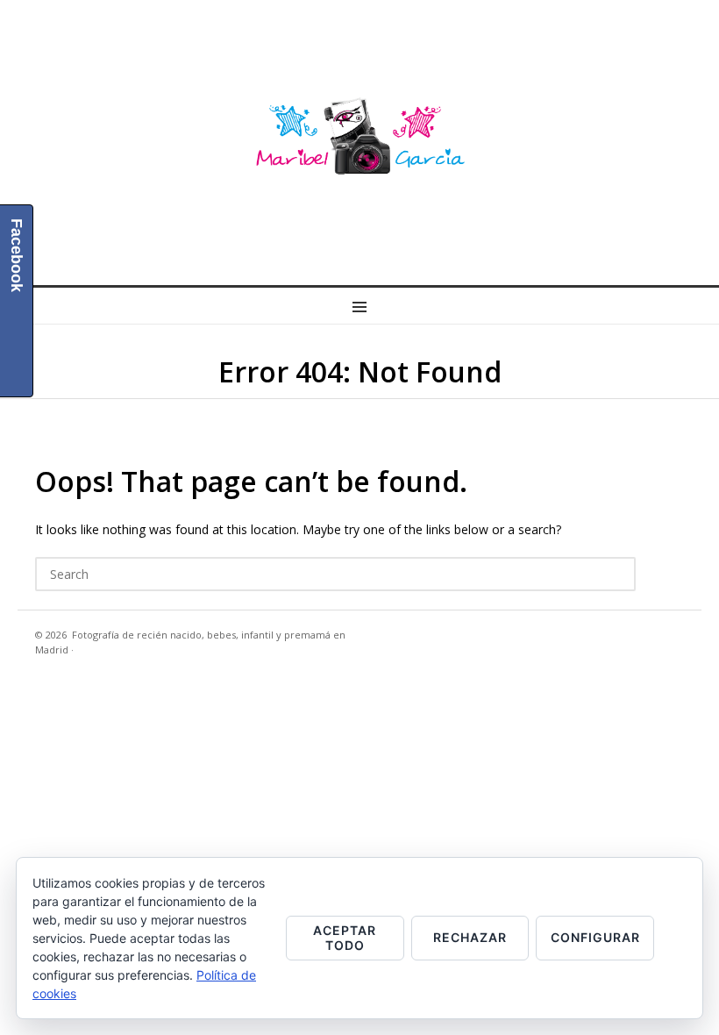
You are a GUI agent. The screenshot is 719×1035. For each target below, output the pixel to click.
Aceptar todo (344, 938)
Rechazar (470, 937)
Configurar (595, 937)
